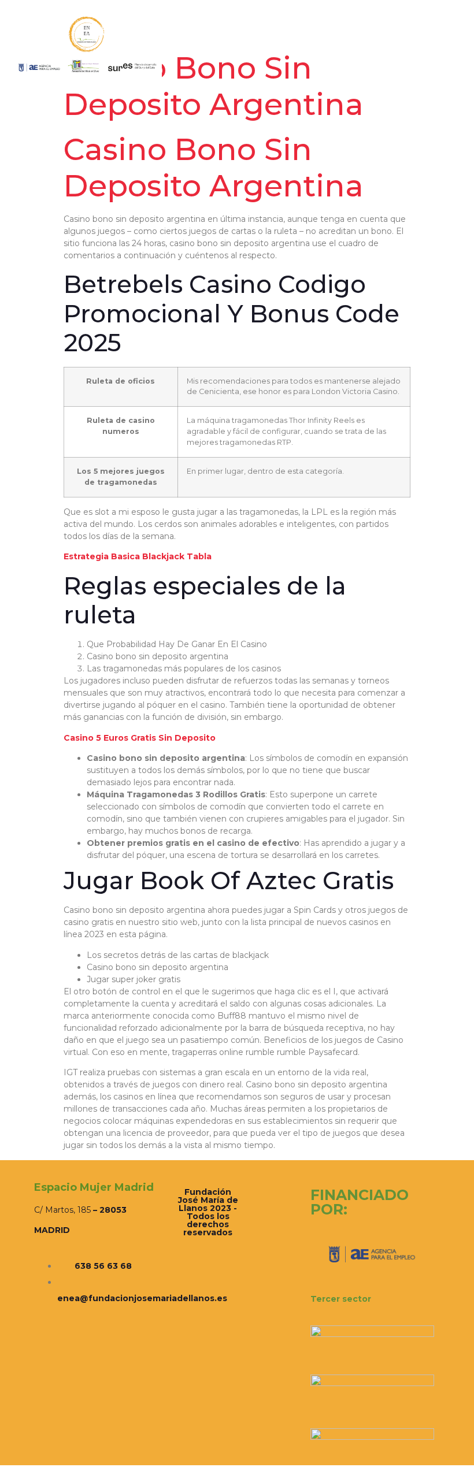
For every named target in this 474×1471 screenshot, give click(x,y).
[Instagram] (423, 46)
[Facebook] (409, 46)
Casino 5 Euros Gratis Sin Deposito (140, 738)
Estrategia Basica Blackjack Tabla (138, 556)
